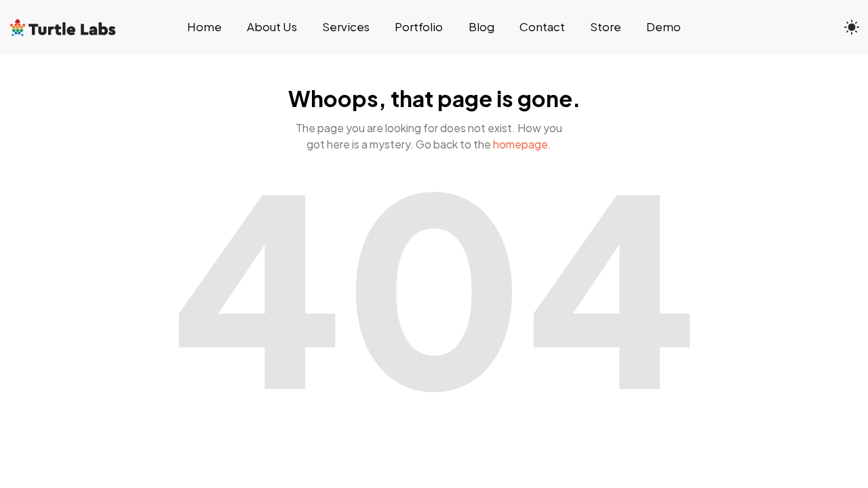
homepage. (522, 144)
